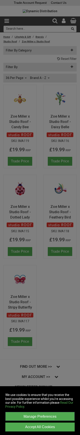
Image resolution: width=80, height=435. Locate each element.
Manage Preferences (40, 416)
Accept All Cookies (40, 427)
